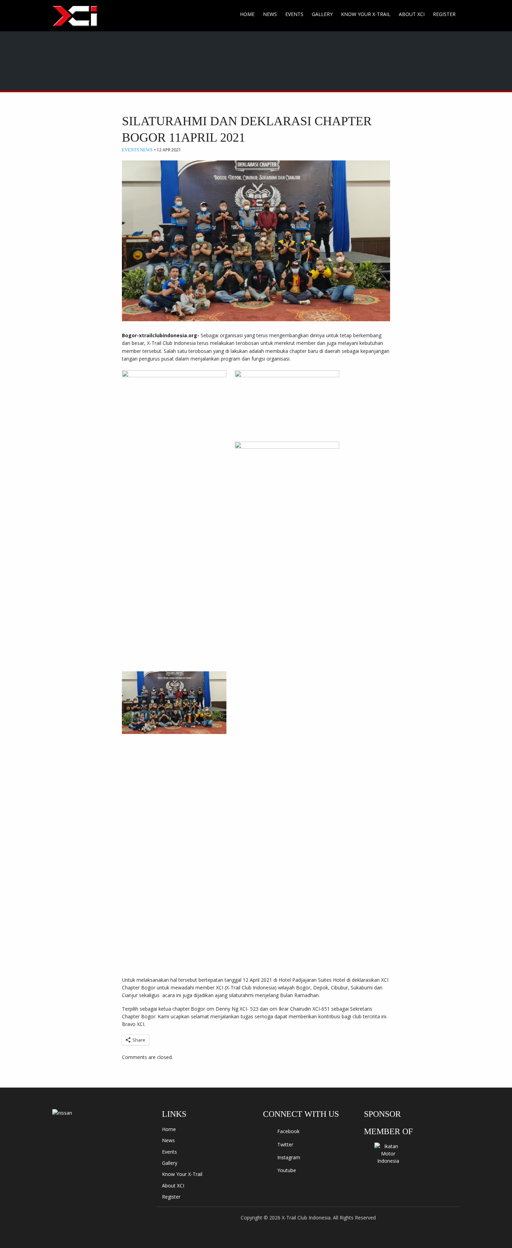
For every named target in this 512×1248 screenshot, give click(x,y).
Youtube (286, 1170)
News (270, 14)
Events (294, 14)
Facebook (288, 1131)
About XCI (412, 14)
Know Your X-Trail (365, 14)
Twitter (284, 1144)
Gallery (322, 14)
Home (247, 14)
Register (444, 14)
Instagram (288, 1157)
